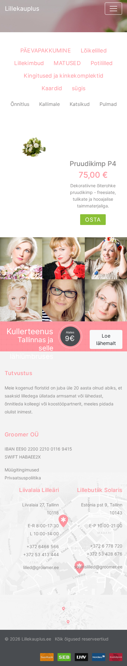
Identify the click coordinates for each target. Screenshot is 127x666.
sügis (78, 88)
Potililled (102, 63)
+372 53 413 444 (41, 554)
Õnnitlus (19, 104)
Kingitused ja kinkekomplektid (64, 75)
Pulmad (108, 104)
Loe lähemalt (106, 339)
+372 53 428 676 (104, 553)
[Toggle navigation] (113, 8)
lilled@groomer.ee (41, 567)
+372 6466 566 (43, 546)
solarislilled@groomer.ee (98, 566)
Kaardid (52, 88)
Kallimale (49, 104)
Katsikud (80, 104)
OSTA (93, 219)
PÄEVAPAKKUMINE (45, 50)
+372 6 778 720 (106, 545)
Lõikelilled (94, 50)
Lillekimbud (29, 63)
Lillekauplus (22, 8)
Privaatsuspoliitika (23, 477)
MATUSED (67, 63)
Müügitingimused (22, 469)
